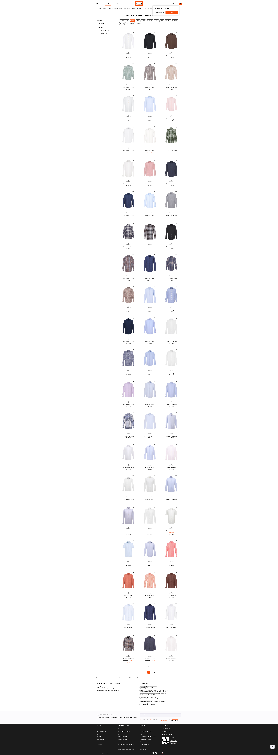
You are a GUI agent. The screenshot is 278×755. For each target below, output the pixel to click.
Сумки (120, 8)
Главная (97, 677)
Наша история (100, 739)
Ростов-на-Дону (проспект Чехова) (149, 698)
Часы (145, 8)
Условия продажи (122, 739)
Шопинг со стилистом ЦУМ (146, 731)
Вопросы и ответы (122, 728)
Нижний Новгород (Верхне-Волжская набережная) (152, 701)
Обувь (116, 8)
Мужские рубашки (123, 677)
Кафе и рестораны (144, 741)
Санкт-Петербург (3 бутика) (147, 687)
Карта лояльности (144, 749)
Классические (105, 33)
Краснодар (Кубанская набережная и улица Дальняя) (153, 691)
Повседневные (105, 30)
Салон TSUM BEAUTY (145, 744)
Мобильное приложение (124, 731)
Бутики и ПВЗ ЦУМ (101, 734)
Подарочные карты (137, 8)
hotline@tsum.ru (166, 731)
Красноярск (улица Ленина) (147, 700)
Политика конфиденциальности (126, 744)
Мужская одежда (114, 677)
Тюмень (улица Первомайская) (147, 704)
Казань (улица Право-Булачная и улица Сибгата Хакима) (154, 690)
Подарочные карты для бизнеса (148, 736)
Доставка (120, 734)
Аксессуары (127, 8)
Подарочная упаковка (145, 739)
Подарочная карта (144, 734)
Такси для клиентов (145, 747)
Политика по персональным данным (127, 747)
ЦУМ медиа (99, 744)
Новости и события (101, 731)
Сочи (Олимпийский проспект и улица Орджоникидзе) (153, 693)
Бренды (105, 8)
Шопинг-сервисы (144, 728)
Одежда (111, 8)
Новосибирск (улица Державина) (148, 694)
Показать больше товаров (150, 667)
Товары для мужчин (105, 677)
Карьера (99, 741)
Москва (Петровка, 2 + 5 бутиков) (148, 686)
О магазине (99, 728)
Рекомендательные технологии (126, 749)
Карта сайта (100, 747)
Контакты (99, 736)
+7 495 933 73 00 (166, 728)
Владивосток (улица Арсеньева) (148, 703)
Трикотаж (101, 23)
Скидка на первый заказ (124, 741)
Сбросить (138, 23)
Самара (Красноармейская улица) (148, 697)
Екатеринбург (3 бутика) (146, 688)
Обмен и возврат (122, 736)
